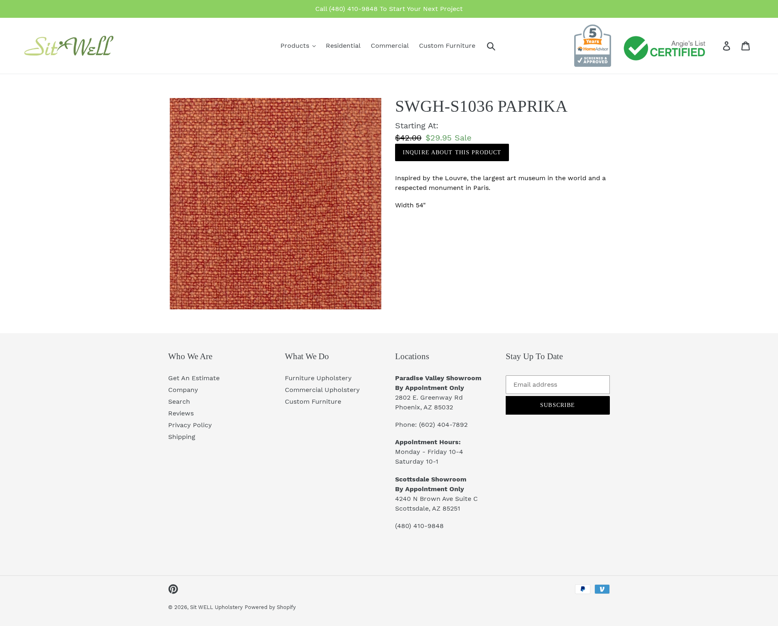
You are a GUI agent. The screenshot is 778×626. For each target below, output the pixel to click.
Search (179, 401)
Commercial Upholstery (322, 390)
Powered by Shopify (270, 607)
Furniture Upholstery (318, 378)
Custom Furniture (313, 401)
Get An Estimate (194, 378)
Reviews (181, 413)
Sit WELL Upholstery (216, 607)
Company (183, 390)
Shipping (181, 437)
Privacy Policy (190, 425)
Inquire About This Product (452, 152)
